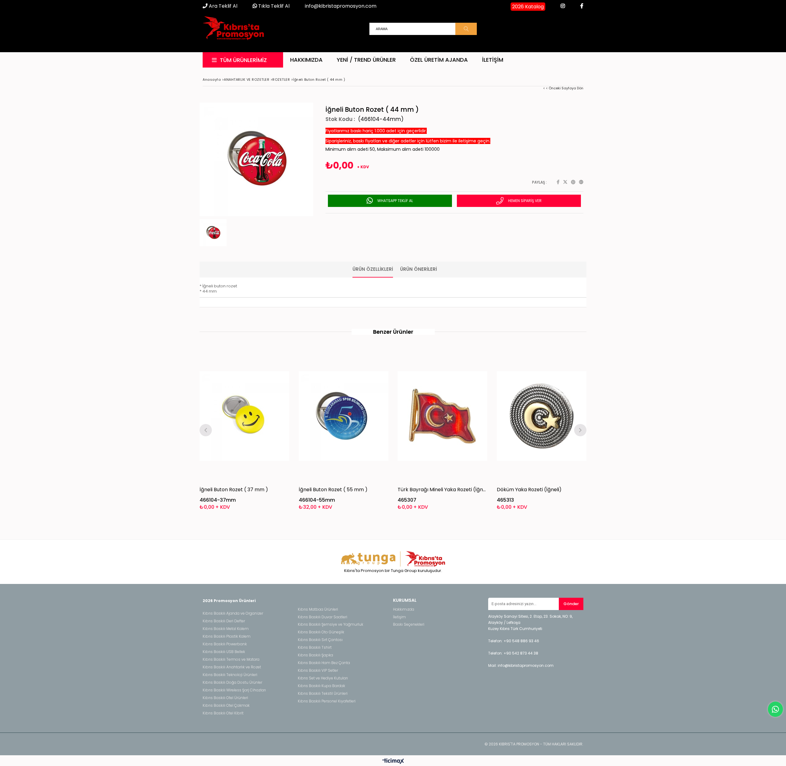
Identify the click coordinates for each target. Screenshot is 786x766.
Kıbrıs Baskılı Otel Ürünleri (225, 698)
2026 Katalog (528, 6)
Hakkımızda (306, 60)
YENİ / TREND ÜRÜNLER (366, 60)
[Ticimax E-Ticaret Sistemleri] (393, 761)
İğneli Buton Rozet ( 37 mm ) (234, 489)
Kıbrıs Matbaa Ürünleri (318, 609)
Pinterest (573, 182)
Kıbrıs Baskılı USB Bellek (224, 652)
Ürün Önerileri (418, 269)
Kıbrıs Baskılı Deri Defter (224, 621)
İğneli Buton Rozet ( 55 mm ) (333, 489)
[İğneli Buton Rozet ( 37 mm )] (245, 416)
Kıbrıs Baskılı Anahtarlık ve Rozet (232, 667)
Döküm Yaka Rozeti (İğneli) (529, 489)
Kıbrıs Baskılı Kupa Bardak (321, 686)
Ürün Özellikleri (372, 269)
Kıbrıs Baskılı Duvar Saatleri (322, 617)
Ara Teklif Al (222, 6)
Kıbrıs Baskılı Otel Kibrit (223, 713)
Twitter (565, 182)
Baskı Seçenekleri (408, 624)
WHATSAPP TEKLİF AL (394, 200)
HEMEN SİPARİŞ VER (524, 200)
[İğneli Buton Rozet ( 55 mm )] (344, 416)
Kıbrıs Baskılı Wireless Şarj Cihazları (234, 690)
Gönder (571, 604)
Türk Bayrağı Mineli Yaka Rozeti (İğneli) (443, 489)
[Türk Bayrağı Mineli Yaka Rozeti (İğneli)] (443, 416)
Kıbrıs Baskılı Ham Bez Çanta (324, 663)
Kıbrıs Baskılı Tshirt (315, 647)
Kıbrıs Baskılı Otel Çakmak (226, 705)
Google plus (581, 182)
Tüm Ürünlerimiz (243, 60)
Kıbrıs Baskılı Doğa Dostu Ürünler (232, 682)
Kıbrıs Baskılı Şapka (315, 655)
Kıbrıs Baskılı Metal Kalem (226, 629)
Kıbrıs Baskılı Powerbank (225, 644)
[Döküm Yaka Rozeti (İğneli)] (542, 416)
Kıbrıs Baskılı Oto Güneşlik (321, 632)
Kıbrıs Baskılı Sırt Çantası (320, 640)
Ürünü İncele (266, 429)
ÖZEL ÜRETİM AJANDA (439, 60)
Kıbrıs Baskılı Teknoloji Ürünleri (230, 675)
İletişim (492, 60)
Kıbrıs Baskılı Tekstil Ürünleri (323, 693)
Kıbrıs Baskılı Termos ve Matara (231, 659)
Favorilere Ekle (244, 429)
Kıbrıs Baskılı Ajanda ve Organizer (233, 613)
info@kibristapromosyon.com (340, 6)
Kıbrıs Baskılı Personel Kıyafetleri (327, 701)
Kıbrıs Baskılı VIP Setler (318, 670)
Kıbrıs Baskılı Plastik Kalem (227, 636)
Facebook (558, 182)
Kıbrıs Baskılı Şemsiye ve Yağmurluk (330, 624)
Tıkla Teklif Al (273, 6)
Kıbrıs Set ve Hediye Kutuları (323, 678)
